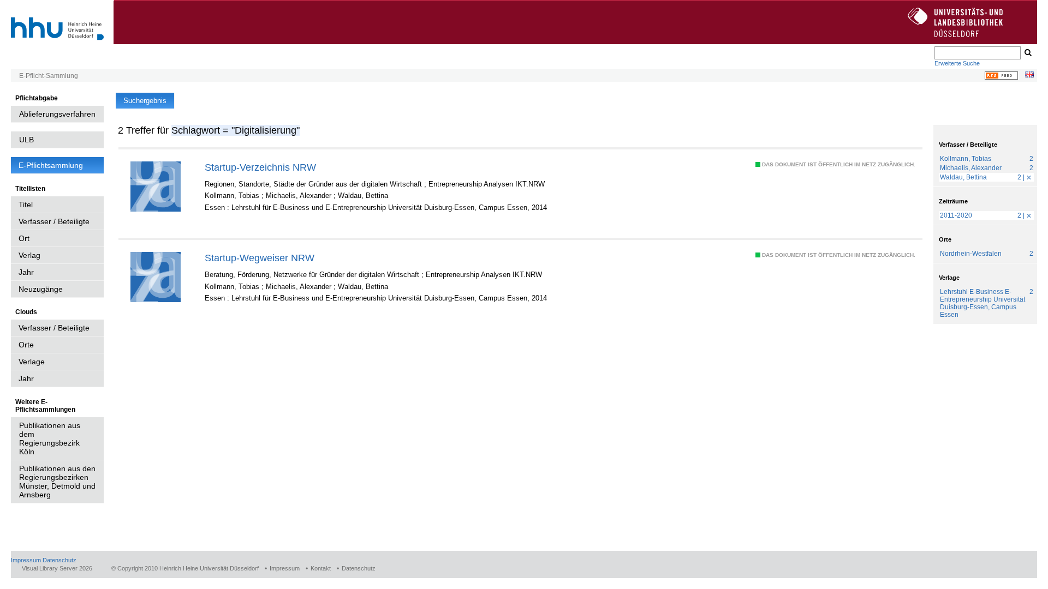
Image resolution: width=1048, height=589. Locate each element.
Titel (26, 204)
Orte (26, 344)
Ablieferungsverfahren (57, 114)
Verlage (32, 361)
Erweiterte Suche (957, 63)
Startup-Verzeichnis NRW (260, 167)
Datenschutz (59, 560)
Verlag (29, 255)
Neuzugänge (41, 289)
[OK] (1027, 52)
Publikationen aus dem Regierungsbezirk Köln (49, 438)
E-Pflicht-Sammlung (48, 76)
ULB (26, 139)
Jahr (26, 272)
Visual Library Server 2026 (57, 568)
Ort (24, 238)
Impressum (26, 560)
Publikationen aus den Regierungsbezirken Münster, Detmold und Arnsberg (57, 481)
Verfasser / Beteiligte (54, 221)
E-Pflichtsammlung (51, 165)
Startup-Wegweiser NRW (259, 257)
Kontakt (321, 568)
